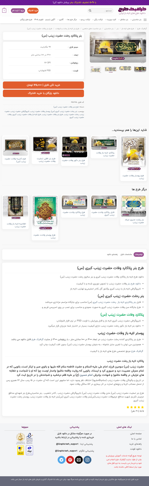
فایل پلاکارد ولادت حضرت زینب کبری (103, 214)
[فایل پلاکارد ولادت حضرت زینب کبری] (104, 202)
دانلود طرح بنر (134, 283)
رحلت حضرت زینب (71, 114)
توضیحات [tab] (138, 254)
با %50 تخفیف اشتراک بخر (74, 2)
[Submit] (90, 11)
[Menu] (145, 19)
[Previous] (141, 48)
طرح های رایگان (26, 19)
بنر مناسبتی (136, 19)
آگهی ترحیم (50, 19)
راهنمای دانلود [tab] (112, 254)
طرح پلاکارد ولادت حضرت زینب (74, 214)
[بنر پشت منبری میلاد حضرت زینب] (133, 206)
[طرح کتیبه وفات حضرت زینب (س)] (15, 146)
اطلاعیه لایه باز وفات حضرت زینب (16, 225)
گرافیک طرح (142, 28)
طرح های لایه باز (127, 28)
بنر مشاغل (124, 19)
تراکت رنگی (98, 19)
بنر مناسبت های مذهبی (91, 28)
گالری (61, 19)
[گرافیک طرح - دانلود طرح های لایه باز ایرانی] (132, 10)
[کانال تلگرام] (61, 460)
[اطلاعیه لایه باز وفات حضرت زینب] (15, 208)
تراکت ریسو (85, 19)
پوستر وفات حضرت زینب (40, 111)
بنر (118, 28)
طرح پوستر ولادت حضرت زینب (44, 236)
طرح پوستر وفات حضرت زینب (133, 177)
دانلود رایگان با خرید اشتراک (43, 93)
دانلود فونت (136, 449)
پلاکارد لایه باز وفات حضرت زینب (105, 154)
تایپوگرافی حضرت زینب (20, 111)
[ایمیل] (79, 460)
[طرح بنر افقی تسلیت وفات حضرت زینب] (45, 146)
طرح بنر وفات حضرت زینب (52, 114)
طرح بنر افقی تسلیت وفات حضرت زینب (46, 160)
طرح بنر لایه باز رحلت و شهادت (67, 28)
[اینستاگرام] (87, 460)
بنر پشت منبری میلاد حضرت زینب (134, 221)
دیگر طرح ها (72, 19)
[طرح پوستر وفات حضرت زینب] (133, 154)
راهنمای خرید (135, 444)
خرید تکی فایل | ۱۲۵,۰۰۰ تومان (43, 85)
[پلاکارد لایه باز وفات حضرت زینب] (104, 143)
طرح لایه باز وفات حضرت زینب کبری (27, 114)
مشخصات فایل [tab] (126, 254)
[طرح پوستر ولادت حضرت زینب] (45, 214)
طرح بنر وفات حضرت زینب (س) (39, 28)
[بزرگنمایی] (142, 60)
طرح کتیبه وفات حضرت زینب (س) (15, 160)
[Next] (92, 48)
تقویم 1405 (38, 19)
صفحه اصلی (136, 433)
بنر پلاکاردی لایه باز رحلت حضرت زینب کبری (114, 302)
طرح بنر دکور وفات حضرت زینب (73, 162)
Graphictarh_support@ (67, 444)
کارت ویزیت (111, 19)
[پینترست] (70, 460)
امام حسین (86, 375)
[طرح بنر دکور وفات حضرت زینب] (74, 146)
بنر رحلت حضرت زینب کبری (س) (64, 111)
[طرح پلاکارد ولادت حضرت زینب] (74, 202)
